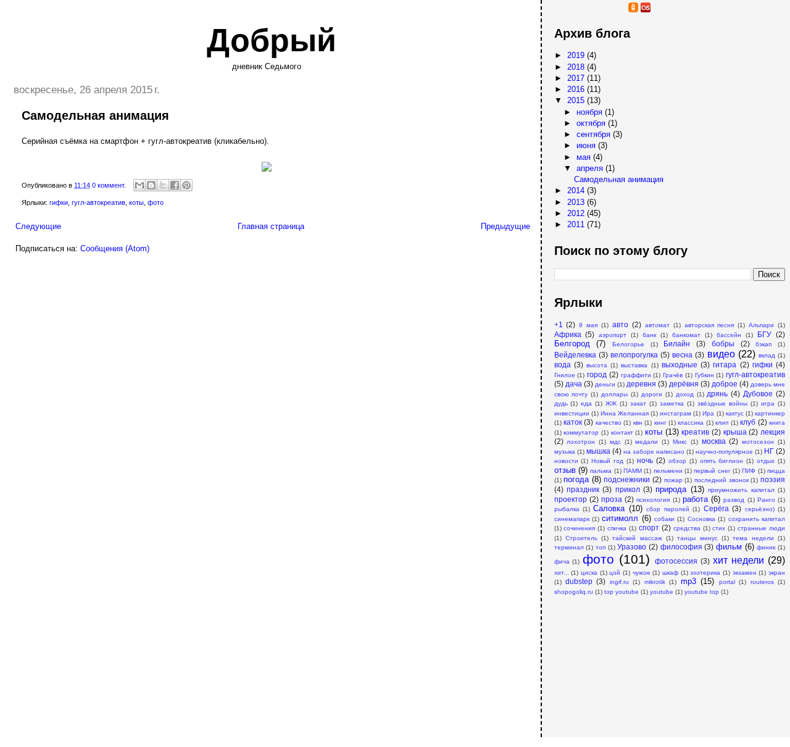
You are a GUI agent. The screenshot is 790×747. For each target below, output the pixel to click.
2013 (577, 202)
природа (670, 489)
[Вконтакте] (621, 9)
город (597, 374)
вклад (767, 355)
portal (727, 581)
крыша (735, 432)
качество (609, 422)
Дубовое (758, 394)
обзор (677, 460)
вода (562, 365)
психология (653, 499)
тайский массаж (637, 538)
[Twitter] (658, 9)
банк (649, 335)
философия (681, 547)
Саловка (609, 508)
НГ (769, 451)
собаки (664, 518)
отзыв (565, 470)
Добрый (271, 40)
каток (572, 422)
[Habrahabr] (584, 9)
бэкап (763, 344)
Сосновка (701, 518)
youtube (661, 591)
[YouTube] (571, 9)
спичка (616, 528)
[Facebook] (608, 9)
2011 (577, 224)
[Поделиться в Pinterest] (186, 185)
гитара (724, 365)
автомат (657, 325)
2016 (577, 89)
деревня (641, 384)
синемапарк (571, 518)
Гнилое (564, 375)
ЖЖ (611, 403)
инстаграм (675, 413)
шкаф (670, 572)
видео (721, 354)
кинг (660, 422)
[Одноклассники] (633, 9)
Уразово (631, 547)
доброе (725, 384)
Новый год (607, 460)
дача (573, 384)
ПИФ (748, 470)
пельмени (668, 470)
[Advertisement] (616, 660)
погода (576, 479)
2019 (577, 55)
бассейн (729, 335)
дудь (561, 403)
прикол (627, 489)
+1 (558, 324)
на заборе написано (653, 451)
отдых (766, 460)
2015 (577, 100)
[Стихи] (683, 9)
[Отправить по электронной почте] (139, 185)
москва (714, 441)
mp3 (688, 581)
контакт (622, 432)
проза (611, 499)
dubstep (578, 581)
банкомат (686, 335)
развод (733, 499)
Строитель (581, 538)
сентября (594, 134)
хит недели (738, 560)
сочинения (579, 528)
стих (718, 528)
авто (620, 324)
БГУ (764, 334)
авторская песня (709, 325)
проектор (570, 499)
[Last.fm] (646, 9)
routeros (762, 581)
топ (600, 547)
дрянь (717, 394)
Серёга (716, 508)
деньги (605, 384)
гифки (58, 202)
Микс (680, 441)
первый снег (712, 470)
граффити (636, 375)
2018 (577, 67)
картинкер (770, 413)
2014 (577, 190)
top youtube (621, 591)
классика (691, 422)
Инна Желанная (625, 413)
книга (777, 422)
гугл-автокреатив (98, 202)
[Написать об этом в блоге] (151, 185)
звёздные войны (722, 403)
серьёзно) (760, 509)
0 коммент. (109, 185)
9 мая (588, 325)
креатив (695, 432)
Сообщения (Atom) (114, 248)
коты (136, 202)
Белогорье (628, 344)
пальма (601, 470)
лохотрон (581, 441)
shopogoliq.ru (573, 591)
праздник (583, 489)
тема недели (753, 538)
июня (587, 145)
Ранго (766, 499)
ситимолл (620, 518)
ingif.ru (619, 581)
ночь (645, 460)
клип (721, 422)
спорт (649, 528)
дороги (651, 394)
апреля (590, 168)
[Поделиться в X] (163, 185)
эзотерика (705, 572)
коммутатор (581, 432)
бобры (723, 344)
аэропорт (612, 335)
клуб (747, 422)
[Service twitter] (670, 9)
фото (156, 202)
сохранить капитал (756, 518)
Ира (708, 413)
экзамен (745, 572)
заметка (672, 403)
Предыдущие (505, 226)
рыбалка (567, 509)
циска (589, 572)
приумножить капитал (741, 489)
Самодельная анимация (95, 115)
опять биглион (722, 460)
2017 (577, 78)
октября (592, 123)
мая (584, 157)
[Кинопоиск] (596, 9)
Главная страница (271, 226)
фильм (729, 546)
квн (637, 422)
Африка (567, 334)
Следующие (38, 226)
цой (614, 572)
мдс (615, 441)
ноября (590, 112)
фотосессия (676, 561)
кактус (735, 413)
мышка (598, 451)
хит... (561, 572)
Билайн (676, 344)
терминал (569, 547)
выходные (679, 365)
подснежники (627, 479)
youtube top (701, 591)
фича (562, 561)
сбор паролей (667, 509)
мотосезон (758, 441)
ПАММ (632, 470)
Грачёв (673, 375)
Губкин (704, 375)
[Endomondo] (695, 9)
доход (685, 394)
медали (646, 441)
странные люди (761, 528)
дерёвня (684, 384)
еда (586, 403)
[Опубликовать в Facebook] (174, 185)
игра (768, 403)
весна (682, 355)
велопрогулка (634, 355)
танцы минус (697, 538)
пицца (776, 470)
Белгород (572, 343)
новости (566, 460)
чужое (642, 572)
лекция (772, 432)
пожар (673, 480)
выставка (634, 365)
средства (687, 528)
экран (776, 572)
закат (638, 403)
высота (596, 365)
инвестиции (571, 413)
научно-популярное (724, 451)
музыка (564, 451)
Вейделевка (575, 355)
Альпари (761, 325)
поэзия (772, 479)
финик (766, 547)
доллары (614, 394)
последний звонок (721, 480)
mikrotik (654, 581)
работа (695, 499)
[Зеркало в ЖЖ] (559, 9)
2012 (577, 213)
